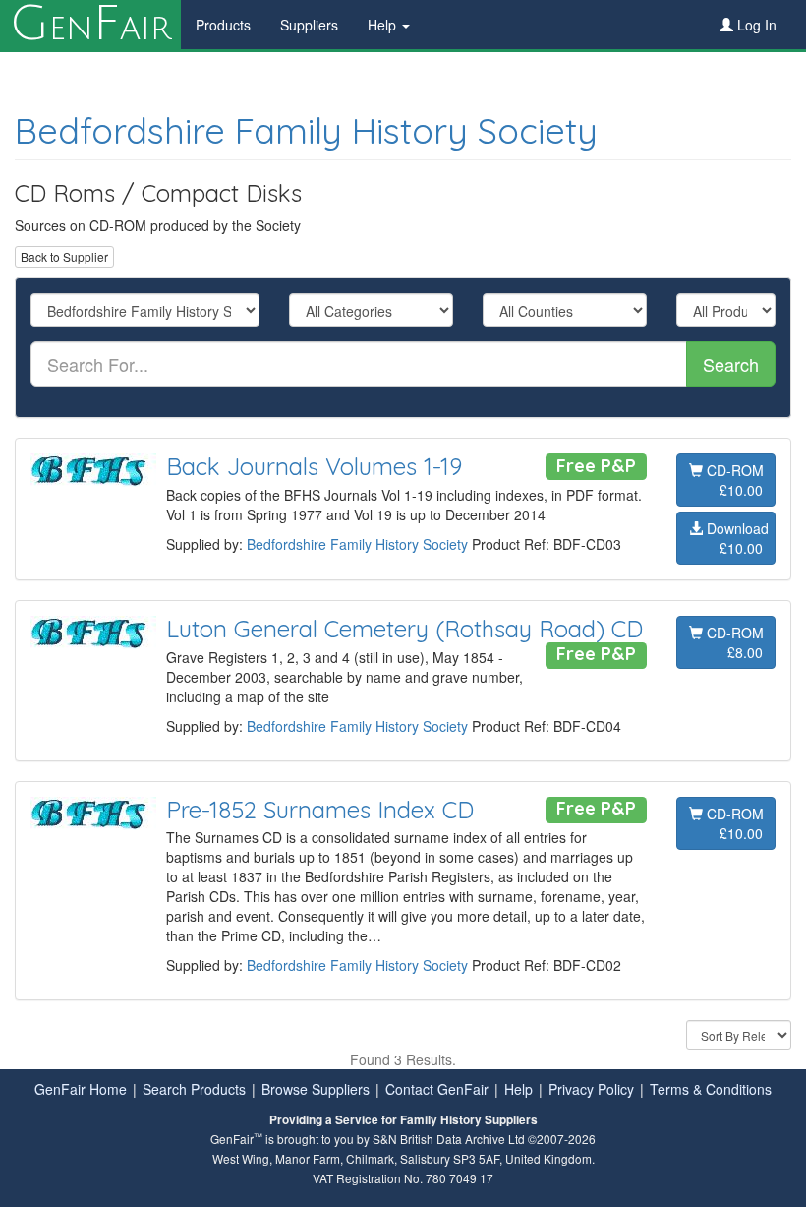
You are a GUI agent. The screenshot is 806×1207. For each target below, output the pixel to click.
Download (736, 538)
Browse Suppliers (315, 1089)
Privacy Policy (591, 1089)
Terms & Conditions (711, 1089)
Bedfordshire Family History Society (306, 130)
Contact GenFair (437, 1089)
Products (223, 24)
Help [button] (384, 24)
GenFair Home (80, 1089)
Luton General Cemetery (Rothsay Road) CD (404, 628)
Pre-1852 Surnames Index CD (320, 809)
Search (731, 364)
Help (518, 1089)
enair (90, 24)
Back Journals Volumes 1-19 (314, 466)
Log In (755, 24)
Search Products (194, 1089)
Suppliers (309, 24)
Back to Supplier (64, 256)
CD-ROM (733, 480)
